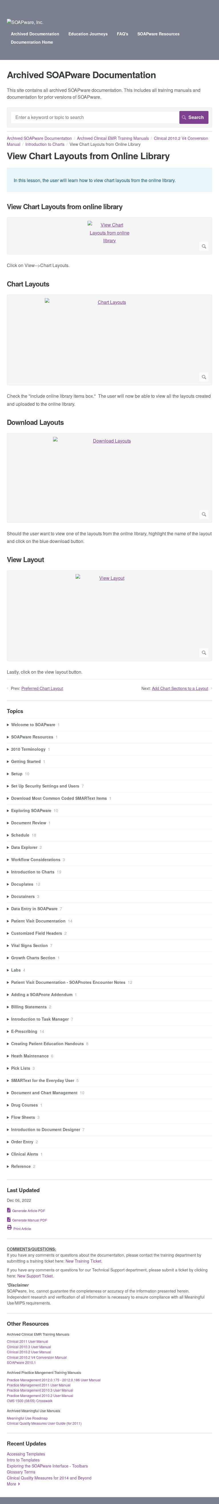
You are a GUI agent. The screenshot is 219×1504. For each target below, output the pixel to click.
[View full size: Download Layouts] (109, 478)
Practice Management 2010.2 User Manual (40, 1395)
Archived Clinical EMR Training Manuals (113, 138)
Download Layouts (35, 422)
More (11, 1484)
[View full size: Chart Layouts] (109, 339)
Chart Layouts (28, 284)
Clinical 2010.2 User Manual (29, 1351)
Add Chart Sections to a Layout (180, 688)
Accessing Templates (26, 1454)
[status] (109, 180)
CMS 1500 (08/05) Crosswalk (29, 1400)
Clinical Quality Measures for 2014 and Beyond (49, 1478)
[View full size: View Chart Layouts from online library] (109, 236)
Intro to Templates (23, 1460)
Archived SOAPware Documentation (39, 138)
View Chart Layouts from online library (64, 206)
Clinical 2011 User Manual (27, 1341)
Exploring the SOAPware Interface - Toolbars (47, 1466)
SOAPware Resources (158, 34)
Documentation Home (32, 42)
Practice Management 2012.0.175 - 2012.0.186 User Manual (54, 1379)
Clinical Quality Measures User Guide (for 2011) (44, 1423)
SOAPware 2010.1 (21, 1362)
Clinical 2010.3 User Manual (29, 1346)
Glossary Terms (21, 1472)
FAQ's (122, 34)
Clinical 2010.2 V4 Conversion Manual (37, 1357)
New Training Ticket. (84, 1261)
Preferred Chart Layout (42, 688)
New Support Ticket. (35, 1276)
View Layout (25, 559)
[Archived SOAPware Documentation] (25, 22)
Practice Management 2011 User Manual (38, 1384)
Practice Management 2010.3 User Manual (40, 1390)
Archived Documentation (35, 34)
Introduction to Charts (44, 144)
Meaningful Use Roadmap (27, 1418)
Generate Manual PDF (29, 1220)
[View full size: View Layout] (109, 615)
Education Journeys (88, 34)
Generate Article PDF (28, 1210)
